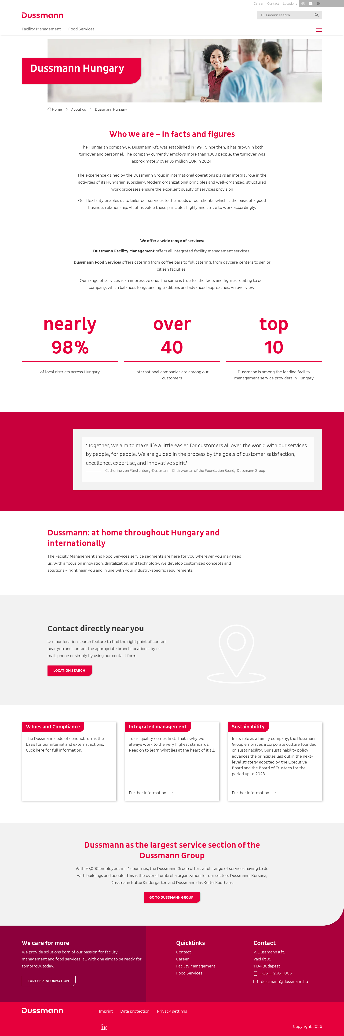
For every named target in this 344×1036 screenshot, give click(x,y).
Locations (290, 4)
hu (303, 4)
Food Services (81, 29)
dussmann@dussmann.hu (284, 981)
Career (258, 4)
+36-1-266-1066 (276, 973)
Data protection (135, 1011)
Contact (273, 4)
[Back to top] (332, 960)
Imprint (106, 1011)
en (311, 4)
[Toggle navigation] (318, 30)
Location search (69, 670)
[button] (318, 3)
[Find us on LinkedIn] (104, 1026)
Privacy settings (172, 1011)
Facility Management (41, 29)
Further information (48, 981)
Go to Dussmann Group (171, 897)
